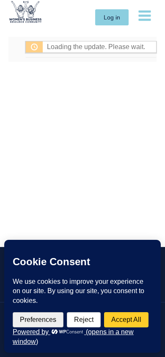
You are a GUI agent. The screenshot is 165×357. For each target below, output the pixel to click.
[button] (111, 17)
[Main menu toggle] (145, 15)
